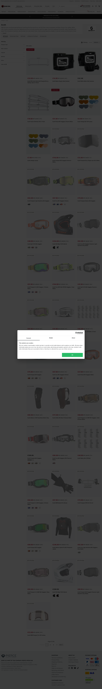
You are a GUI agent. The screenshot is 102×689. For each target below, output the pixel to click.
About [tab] (73, 338)
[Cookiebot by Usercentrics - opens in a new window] (76, 333)
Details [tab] (51, 338)
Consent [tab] (28, 338)
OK (72, 354)
